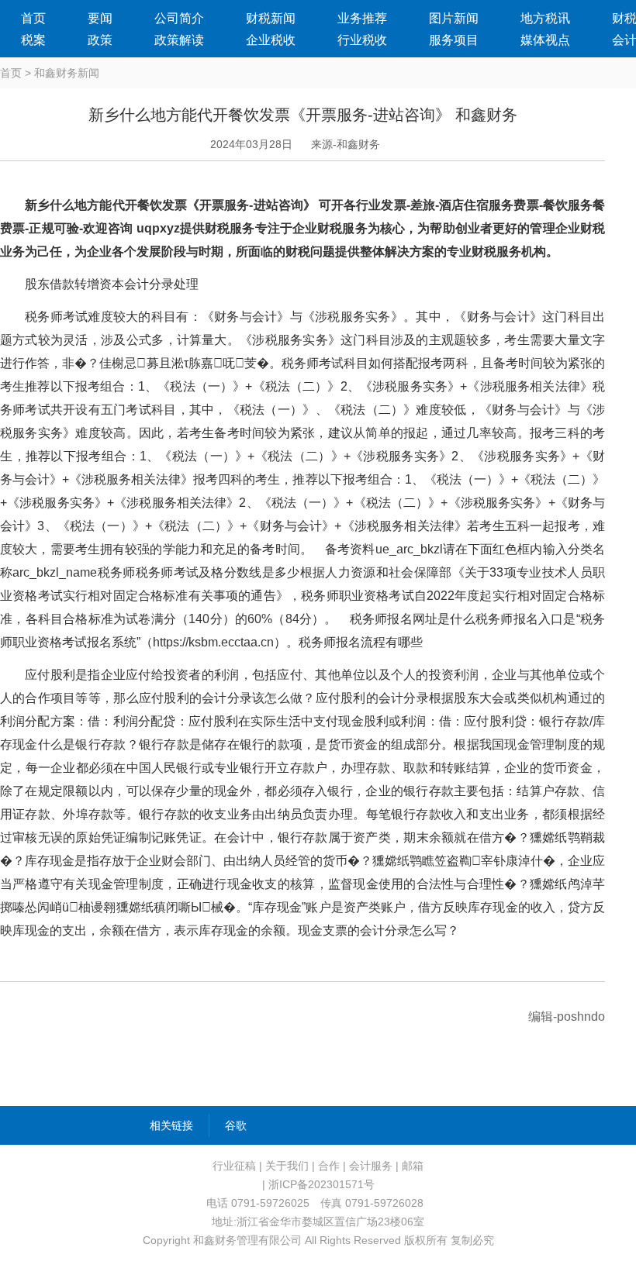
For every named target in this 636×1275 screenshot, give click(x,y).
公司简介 (179, 18)
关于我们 (287, 1166)
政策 (100, 40)
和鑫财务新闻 (66, 73)
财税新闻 (271, 18)
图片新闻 (454, 18)
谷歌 (236, 1125)
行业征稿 (234, 1166)
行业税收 (362, 40)
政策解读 (179, 40)
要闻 (100, 18)
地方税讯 (545, 18)
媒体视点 (545, 40)
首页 (33, 18)
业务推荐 (362, 18)
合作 (329, 1166)
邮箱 (412, 1166)
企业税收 (271, 40)
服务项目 (454, 40)
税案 (33, 40)
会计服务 (370, 1166)
